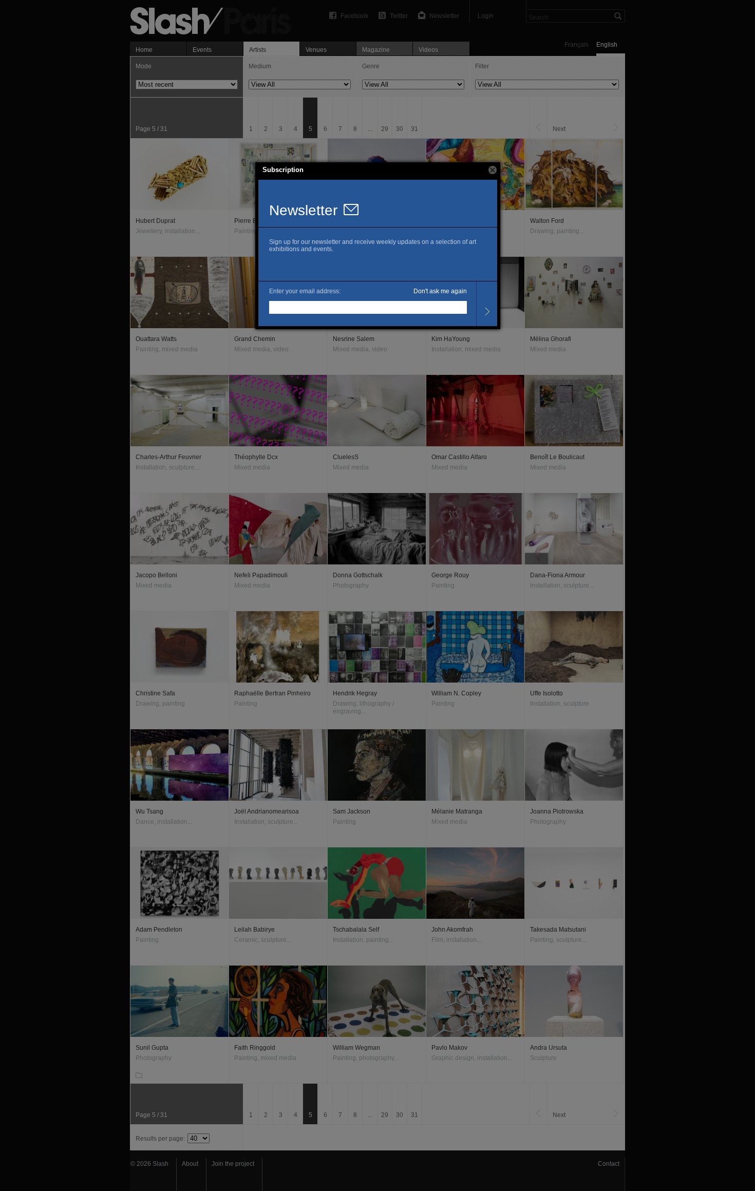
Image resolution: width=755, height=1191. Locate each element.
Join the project (233, 1163)
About (190, 1163)
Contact (608, 1163)
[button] (492, 170)
